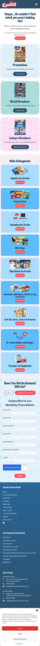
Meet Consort (7, 510)
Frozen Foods (7, 544)
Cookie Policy (19, 643)
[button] (37, 610)
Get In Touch (7, 520)
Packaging (6, 559)
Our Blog (6, 501)
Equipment (6, 498)
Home (5, 492)
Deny (20, 634)
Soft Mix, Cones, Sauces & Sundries (15, 556)
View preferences (20, 639)
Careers (5, 517)
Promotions (7, 537)
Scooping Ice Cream (10, 550)
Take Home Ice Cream (10, 547)
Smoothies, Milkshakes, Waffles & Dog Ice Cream (19, 553)
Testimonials (7, 507)
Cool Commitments (10, 513)
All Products (7, 562)
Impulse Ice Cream (9, 541)
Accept (20, 628)
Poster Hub (6, 504)
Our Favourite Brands (10, 495)
